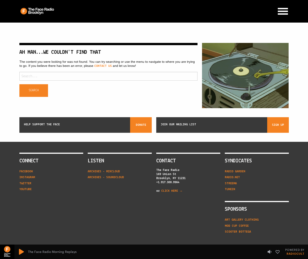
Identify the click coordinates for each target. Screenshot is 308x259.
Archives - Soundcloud (106, 177)
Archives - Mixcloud (104, 171)
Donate (141, 125)
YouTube (25, 189)
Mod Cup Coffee (237, 226)
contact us (103, 66)
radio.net (232, 177)
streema (231, 183)
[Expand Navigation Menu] (283, 11)
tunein (230, 189)
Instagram (27, 177)
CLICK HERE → (172, 191)
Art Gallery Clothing (242, 220)
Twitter (25, 183)
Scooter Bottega (238, 231)
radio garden (235, 171)
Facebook (26, 171)
